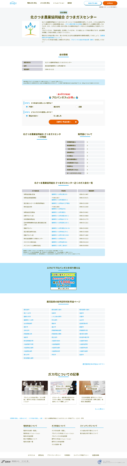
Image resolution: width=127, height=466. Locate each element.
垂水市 (54, 327)
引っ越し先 (57, 116)
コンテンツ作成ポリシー (81, 455)
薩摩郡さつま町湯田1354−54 (61, 228)
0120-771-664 (92, 3)
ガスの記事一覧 (56, 444)
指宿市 (81, 313)
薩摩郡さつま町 (28, 320)
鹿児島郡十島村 (84, 310)
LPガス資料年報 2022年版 (73, 24)
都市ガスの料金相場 (58, 442)
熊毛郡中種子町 (84, 337)
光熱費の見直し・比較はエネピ (18, 418)
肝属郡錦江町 (28, 334)
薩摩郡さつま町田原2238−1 (60, 223)
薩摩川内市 (27, 316)
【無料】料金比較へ (63, 122)
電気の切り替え (32, 3)
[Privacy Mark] (100, 462)
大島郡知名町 (56, 351)
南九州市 (26, 355)
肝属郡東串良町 (56, 330)
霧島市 (54, 323)
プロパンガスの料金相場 (59, 436)
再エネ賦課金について (30, 439)
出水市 (81, 320)
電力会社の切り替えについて (89, 433)
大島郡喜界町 (83, 344)
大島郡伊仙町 (83, 348)
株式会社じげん (15, 461)
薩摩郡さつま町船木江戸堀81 (61, 203)
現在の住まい (33, 116)
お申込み (110, 3)
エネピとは (31, 455)
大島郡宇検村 (83, 341)
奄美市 (26, 337)
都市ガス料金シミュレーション (61, 439)
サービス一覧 (25, 461)
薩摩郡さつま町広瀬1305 (59, 194)
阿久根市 (54, 320)
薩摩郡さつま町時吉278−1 (60, 232)
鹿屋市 (81, 327)
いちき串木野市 (56, 316)
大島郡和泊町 (28, 351)
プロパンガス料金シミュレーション (63, 433)
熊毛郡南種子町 (28, 341)
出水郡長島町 (28, 323)
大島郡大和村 (56, 341)
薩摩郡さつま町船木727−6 (60, 219)
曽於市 (26, 327)
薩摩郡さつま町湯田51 (59, 212)
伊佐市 (54, 355)
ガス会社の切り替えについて (89, 430)
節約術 (70, 3)
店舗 (80, 107)
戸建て (31, 107)
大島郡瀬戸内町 (28, 344)
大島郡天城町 (56, 348)
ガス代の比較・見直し (59, 430)
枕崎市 (54, 313)
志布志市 (26, 330)
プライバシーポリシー (54, 455)
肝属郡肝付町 (83, 330)
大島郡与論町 (83, 351)
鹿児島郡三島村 (56, 310)
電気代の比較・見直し (30, 430)
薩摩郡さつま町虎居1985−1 (60, 216)
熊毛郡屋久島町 (28, 358)
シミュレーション (58, 3)
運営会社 (41, 455)
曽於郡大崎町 (83, 334)
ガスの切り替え (45, 3)
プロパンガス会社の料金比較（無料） (83, 40)
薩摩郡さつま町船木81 (59, 209)
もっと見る (99, 409)
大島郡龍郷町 (56, 344)
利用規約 (67, 455)
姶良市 (81, 355)
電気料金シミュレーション (31, 433)
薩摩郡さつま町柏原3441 (59, 242)
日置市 (81, 316)
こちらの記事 (60, 252)
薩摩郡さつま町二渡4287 (59, 245)
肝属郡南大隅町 (56, 334)
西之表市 (54, 337)
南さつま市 (27, 313)
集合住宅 (57, 107)
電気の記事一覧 (28, 442)
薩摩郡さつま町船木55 (59, 238)
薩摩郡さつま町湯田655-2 (60, 200)
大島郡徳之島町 (28, 348)
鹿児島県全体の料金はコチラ (93, 364)
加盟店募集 (95, 455)
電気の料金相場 (28, 436)
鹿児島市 (26, 310)
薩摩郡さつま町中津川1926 (60, 235)
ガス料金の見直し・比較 (35, 418)
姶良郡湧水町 (83, 323)
